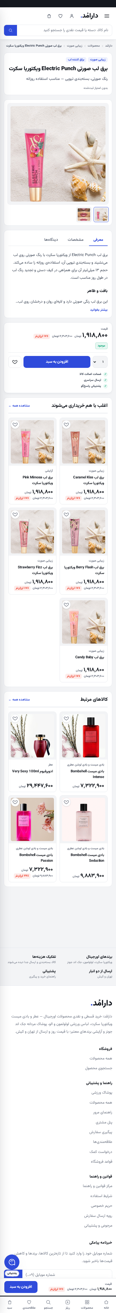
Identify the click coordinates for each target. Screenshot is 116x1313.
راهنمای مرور (102, 1113)
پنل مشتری (104, 1123)
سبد (9, 1308)
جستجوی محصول (98, 1068)
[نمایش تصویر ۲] (83, 214)
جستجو (48, 1308)
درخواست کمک (101, 1152)
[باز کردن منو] (106, 16)
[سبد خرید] (49, 16)
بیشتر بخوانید (99, 310)
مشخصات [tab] (76, 240)
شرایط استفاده (101, 1196)
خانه (106, 1308)
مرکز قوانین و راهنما (97, 1186)
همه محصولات (101, 1059)
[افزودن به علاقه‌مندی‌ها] (14, 362)
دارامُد (89, 16)
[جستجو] (10, 30)
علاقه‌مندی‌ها (102, 1142)
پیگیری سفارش (100, 1132)
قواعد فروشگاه (101, 1162)
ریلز (68, 1308)
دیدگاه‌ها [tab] (51, 240)
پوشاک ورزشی (101, 1093)
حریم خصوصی (101, 1206)
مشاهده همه (19, 406)
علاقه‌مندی (29, 1308)
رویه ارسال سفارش (98, 1216)
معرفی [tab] (98, 240)
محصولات (94, 46)
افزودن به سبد (57, 362)
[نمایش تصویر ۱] (101, 214)
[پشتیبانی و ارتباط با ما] (11, 1262)
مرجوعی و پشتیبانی (98, 1226)
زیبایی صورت (74, 46)
